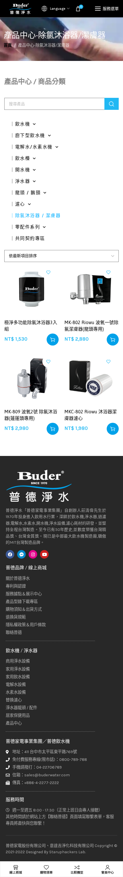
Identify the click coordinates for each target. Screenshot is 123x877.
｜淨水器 (20, 181)
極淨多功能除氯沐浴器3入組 (30, 325)
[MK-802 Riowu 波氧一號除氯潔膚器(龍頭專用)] (91, 289)
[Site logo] (20, 8)
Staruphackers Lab (67, 852)
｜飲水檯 (20, 158)
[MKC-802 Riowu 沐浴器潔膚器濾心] (91, 378)
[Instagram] (33, 554)
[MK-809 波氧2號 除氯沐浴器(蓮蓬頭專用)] (31, 378)
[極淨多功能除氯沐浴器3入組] (31, 289)
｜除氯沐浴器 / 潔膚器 (35, 215)
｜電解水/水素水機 (31, 147)
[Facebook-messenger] (21, 554)
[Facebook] (10, 554)
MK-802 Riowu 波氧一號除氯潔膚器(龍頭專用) (91, 325)
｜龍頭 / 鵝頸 (25, 192)
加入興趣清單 (48, 272)
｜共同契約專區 (27, 238)
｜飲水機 (20, 124)
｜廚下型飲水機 (27, 135)
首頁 (8, 45)
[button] (53, 340)
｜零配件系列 (25, 227)
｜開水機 (20, 169)
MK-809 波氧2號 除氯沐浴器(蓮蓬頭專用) (30, 414)
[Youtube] (44, 554)
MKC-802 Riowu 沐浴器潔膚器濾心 (90, 414)
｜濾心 (17, 204)
